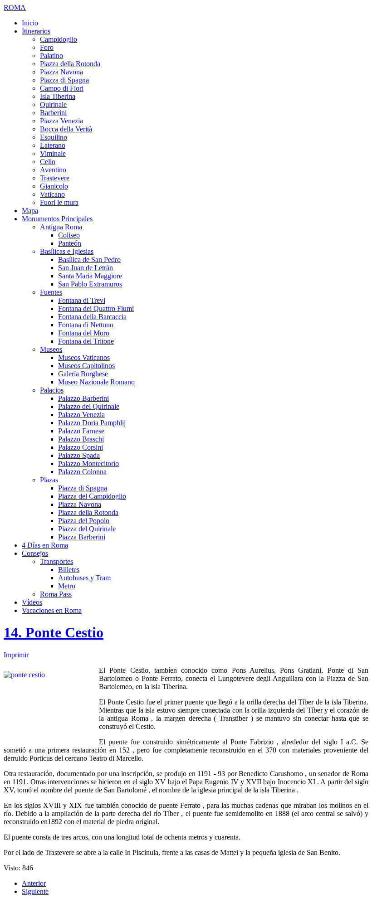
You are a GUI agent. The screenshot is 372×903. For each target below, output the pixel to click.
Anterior (34, 883)
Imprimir (16, 655)
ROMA (15, 7)
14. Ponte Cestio (53, 632)
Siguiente (35, 891)
